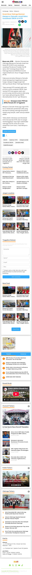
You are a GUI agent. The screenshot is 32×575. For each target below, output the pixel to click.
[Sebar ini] (19, 21)
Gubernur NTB (13, 140)
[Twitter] (12, 152)
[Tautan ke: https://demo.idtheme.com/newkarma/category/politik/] (29, 468)
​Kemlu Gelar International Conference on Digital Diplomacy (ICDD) (17, 368)
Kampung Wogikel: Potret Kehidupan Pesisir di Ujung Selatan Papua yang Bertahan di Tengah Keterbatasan (8, 218)
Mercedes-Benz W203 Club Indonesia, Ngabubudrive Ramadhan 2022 (18, 457)
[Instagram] (16, 152)
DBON (5, 140)
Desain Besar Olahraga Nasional (14, 14)
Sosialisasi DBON (8, 142)
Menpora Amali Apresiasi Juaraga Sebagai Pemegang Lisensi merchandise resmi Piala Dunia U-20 (23, 187)
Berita (4, 24)
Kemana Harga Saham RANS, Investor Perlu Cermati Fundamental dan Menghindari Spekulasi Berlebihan (9, 205)
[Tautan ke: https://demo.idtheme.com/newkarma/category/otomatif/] (29, 406)
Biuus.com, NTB (8, 61)
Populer (8, 354)
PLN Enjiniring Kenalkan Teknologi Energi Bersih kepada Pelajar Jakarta (23, 218)
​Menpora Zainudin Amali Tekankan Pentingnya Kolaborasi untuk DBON (16, 363)
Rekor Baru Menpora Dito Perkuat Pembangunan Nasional (8, 182)
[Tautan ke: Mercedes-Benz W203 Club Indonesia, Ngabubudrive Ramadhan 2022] (6, 459)
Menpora (8, 24)
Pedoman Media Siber (13, 572)
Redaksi (3, 572)
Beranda (22, 571)
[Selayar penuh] (27, 400)
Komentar (23, 354)
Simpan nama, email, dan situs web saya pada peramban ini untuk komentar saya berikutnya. (14, 271)
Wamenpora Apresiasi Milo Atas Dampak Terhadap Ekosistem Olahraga (16, 522)
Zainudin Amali (19, 142)
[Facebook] (9, 152)
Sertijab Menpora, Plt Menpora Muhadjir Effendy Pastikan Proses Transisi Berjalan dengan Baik (23, 182)
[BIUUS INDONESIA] (17, 2)
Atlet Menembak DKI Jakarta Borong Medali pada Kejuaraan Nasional (15, 513)
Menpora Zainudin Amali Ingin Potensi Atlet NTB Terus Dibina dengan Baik (23, 160)
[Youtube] (19, 152)
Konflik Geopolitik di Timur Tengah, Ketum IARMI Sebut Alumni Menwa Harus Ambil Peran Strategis (23, 232)
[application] (16, 394)
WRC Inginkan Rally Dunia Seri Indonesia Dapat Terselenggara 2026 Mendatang (20, 449)
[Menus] (2, 2)
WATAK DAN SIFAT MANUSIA (13, 377)
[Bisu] (24, 400)
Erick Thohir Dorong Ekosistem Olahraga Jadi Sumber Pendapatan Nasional (16, 532)
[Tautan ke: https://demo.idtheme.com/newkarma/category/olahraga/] (29, 492)
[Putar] (5, 400)
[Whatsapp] (19, 25)
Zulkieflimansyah (8, 145)
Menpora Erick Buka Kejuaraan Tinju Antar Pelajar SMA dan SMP (17, 527)
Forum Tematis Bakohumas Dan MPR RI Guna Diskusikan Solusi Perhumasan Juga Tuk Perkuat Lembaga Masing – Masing (17, 372)
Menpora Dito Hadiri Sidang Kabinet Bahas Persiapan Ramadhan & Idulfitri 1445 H (23, 177)
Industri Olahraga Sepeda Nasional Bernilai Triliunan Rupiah (15, 517)
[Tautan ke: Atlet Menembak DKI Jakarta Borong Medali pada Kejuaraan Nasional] (16, 502)
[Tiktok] (22, 152)
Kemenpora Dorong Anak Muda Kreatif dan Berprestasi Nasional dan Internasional (8, 177)
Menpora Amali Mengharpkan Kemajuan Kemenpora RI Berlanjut (9, 187)
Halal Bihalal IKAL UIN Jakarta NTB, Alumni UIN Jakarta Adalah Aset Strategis (9, 232)
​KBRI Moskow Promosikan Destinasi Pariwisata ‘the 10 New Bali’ (16, 358)
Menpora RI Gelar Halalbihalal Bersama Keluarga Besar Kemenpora (23, 172)
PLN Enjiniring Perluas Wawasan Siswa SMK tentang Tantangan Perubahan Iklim (23, 205)
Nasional (12, 24)
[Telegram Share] (25, 21)
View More (16, 329)
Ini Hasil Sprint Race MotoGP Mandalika (16, 427)
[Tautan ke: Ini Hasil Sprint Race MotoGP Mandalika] (16, 417)
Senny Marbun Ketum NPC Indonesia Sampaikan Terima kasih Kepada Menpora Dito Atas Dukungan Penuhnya (9, 172)
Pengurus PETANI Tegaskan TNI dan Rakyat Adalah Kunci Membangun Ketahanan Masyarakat (15, 480)
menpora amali (24, 140)
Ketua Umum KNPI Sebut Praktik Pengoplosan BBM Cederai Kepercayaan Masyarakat (20, 432)
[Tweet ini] (22, 21)
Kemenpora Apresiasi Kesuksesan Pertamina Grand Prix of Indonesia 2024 (19, 441)
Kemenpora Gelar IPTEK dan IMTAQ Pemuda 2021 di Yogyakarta (15, 102)
